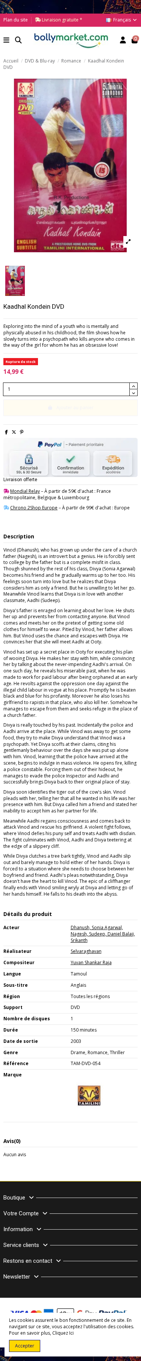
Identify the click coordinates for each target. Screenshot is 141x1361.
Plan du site (15, 20)
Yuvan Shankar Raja (91, 962)
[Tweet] (14, 432)
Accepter (24, 1346)
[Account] (123, 40)
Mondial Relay (25, 491)
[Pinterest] (21, 432)
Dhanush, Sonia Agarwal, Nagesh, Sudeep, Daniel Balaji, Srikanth (103, 933)
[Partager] (6, 432)
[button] (6, 40)
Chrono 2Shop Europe (34, 507)
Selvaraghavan (86, 951)
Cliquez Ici (63, 1333)
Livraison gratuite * (61, 20)
